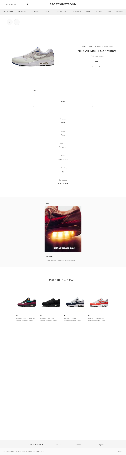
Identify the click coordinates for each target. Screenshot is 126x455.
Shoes (84, 46)
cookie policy (40, 452)
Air (63, 172)
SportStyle (63, 159)
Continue (120, 452)
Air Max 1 (98, 46)
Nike (90, 46)
